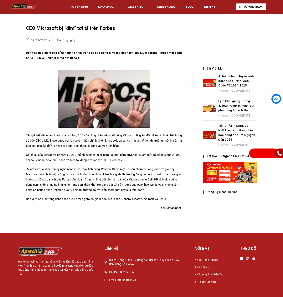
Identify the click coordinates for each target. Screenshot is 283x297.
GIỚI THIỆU (135, 6)
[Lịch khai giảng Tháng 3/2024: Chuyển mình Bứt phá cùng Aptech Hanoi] (209, 108)
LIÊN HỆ (209, 6)
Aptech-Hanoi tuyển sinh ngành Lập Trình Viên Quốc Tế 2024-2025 (236, 81)
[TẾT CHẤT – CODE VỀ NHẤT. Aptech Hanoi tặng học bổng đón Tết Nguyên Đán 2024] (209, 135)
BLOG (190, 6)
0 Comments (240, 90)
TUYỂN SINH (79, 6)
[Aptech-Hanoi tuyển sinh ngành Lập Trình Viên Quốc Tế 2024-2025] (209, 83)
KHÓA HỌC (106, 6)
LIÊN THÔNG (166, 6)
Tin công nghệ (66, 40)
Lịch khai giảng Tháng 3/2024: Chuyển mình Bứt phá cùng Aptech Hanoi (236, 105)
